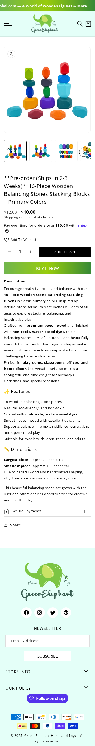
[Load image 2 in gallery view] (40, 151)
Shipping (11, 217)
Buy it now (47, 268)
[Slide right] (83, 152)
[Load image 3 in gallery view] (66, 151)
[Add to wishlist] (6, 240)
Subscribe (47, 656)
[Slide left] (11, 152)
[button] (80, 24)
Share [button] (15, 525)
